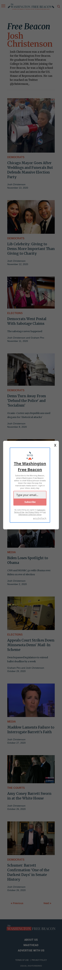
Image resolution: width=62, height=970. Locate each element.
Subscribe (30, 501)
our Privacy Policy (32, 512)
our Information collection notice (32, 513)
